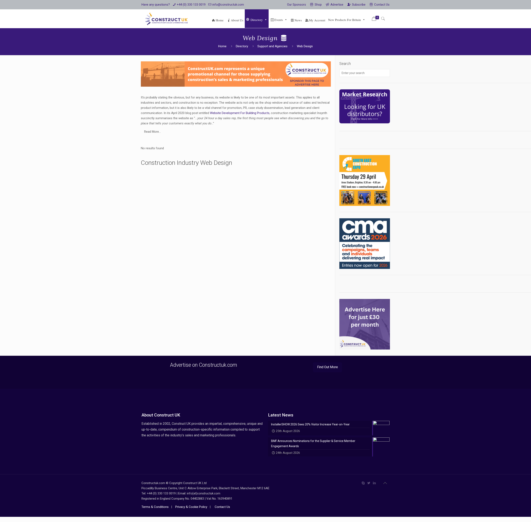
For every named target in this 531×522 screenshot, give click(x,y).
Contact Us (381, 4)
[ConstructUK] (167, 18)
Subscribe (358, 4)
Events (278, 20)
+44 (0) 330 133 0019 (191, 4)
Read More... (152, 132)
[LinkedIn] (374, 483)
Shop (318, 4)
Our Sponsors (296, 4)
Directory (257, 20)
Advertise (336, 4)
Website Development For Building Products (239, 113)
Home (222, 46)
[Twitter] (369, 483)
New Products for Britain (344, 20)
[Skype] (363, 483)
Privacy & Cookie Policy (190, 507)
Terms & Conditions (155, 507)
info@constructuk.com (228, 4)
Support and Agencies (272, 46)
